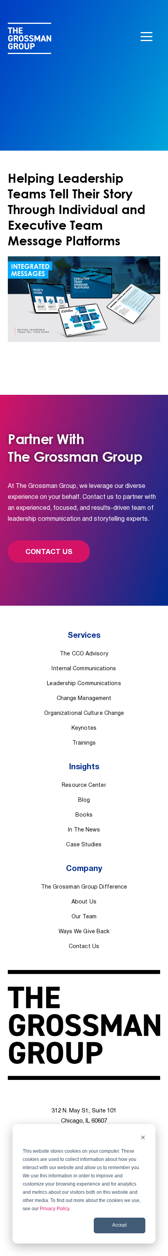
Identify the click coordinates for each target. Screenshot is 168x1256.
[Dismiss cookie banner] (143, 1138)
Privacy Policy (54, 1208)
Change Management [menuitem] (84, 698)
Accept (119, 1225)
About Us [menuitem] (84, 902)
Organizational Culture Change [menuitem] (84, 713)
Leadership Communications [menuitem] (84, 683)
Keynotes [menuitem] (84, 728)
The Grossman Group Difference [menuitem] (84, 887)
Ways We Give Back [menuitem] (84, 931)
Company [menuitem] (84, 869)
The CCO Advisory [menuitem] (84, 654)
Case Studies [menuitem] (84, 845)
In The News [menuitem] (84, 830)
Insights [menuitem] (84, 767)
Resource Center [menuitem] (84, 785)
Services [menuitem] (84, 635)
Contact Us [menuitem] (84, 946)
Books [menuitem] (83, 815)
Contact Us (48, 552)
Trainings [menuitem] (84, 743)
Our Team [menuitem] (84, 917)
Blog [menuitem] (84, 800)
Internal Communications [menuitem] (84, 668)
